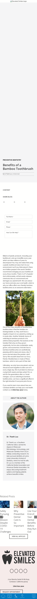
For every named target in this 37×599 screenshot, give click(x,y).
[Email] (25, 202)
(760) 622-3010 (17, 390)
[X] (14, 202)
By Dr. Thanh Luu (7, 174)
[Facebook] (4, 202)
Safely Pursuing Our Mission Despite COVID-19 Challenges (5, 521)
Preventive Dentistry (12, 160)
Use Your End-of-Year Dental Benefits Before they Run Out (32, 521)
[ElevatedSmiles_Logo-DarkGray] (18, 1)
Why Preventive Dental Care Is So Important (19, 518)
